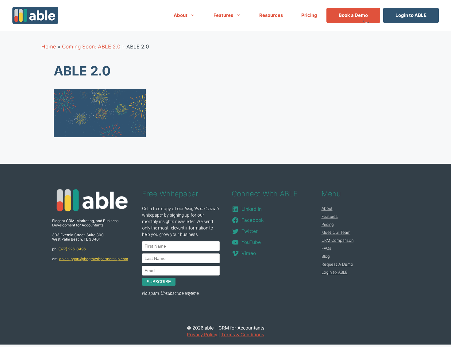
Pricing (309, 15)
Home (48, 47)
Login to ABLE (410, 15)
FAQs (326, 248)
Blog (326, 256)
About (180, 15)
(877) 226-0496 (72, 249)
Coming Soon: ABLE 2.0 (91, 47)
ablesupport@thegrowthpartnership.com (93, 258)
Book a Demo (353, 15)
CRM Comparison (337, 240)
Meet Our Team (336, 232)
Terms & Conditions (242, 334)
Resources (271, 15)
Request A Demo (337, 264)
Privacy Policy (202, 334)
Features (223, 15)
